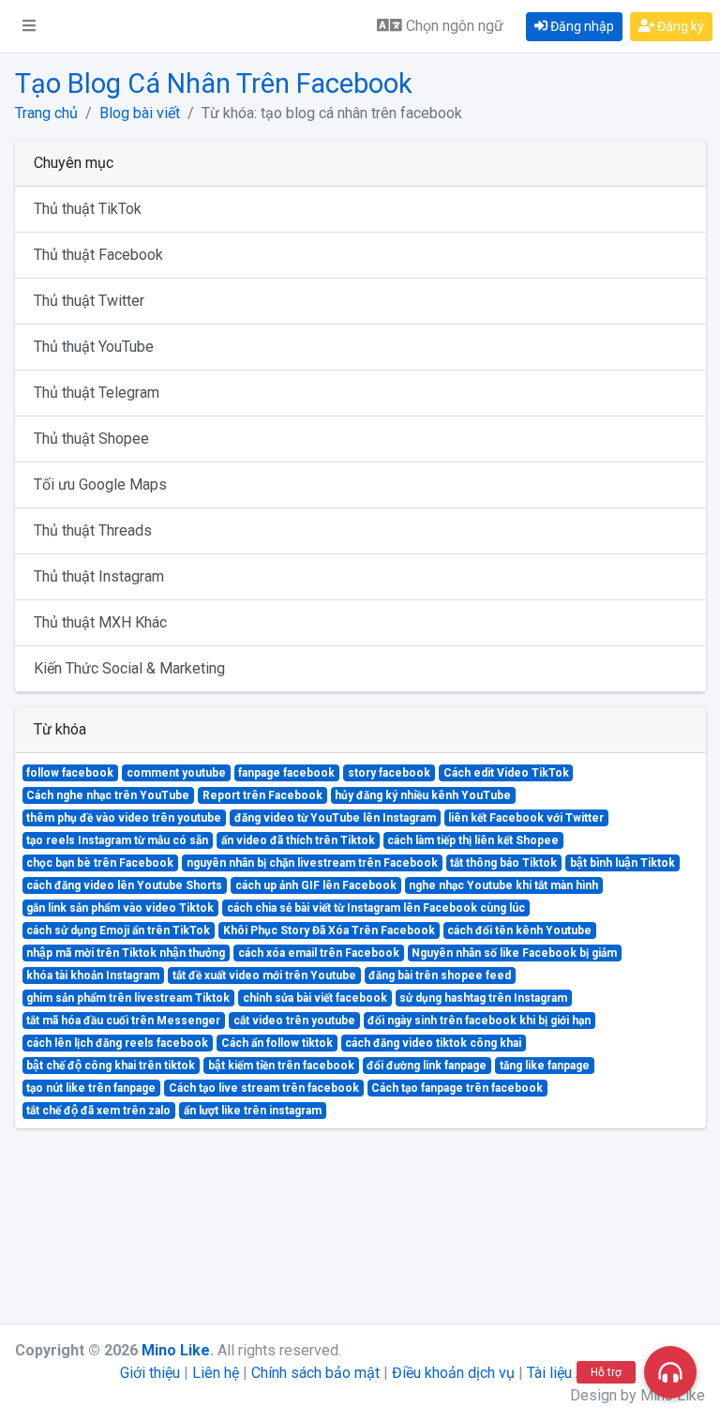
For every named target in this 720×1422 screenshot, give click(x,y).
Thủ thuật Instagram (99, 576)
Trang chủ (46, 113)
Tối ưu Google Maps (100, 484)
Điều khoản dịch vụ (453, 1373)
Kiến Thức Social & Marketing (129, 668)
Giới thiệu (150, 1373)
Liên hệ (215, 1373)
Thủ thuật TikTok (88, 209)
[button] (29, 26)
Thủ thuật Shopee (91, 438)
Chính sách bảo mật (315, 1373)
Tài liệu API (563, 1373)
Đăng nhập (581, 26)
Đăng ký (679, 26)
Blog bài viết (139, 113)
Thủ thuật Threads (93, 530)
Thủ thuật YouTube (94, 347)
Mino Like (176, 1350)
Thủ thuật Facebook (98, 255)
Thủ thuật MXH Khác (100, 622)
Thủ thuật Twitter (89, 301)
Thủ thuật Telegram (96, 392)
